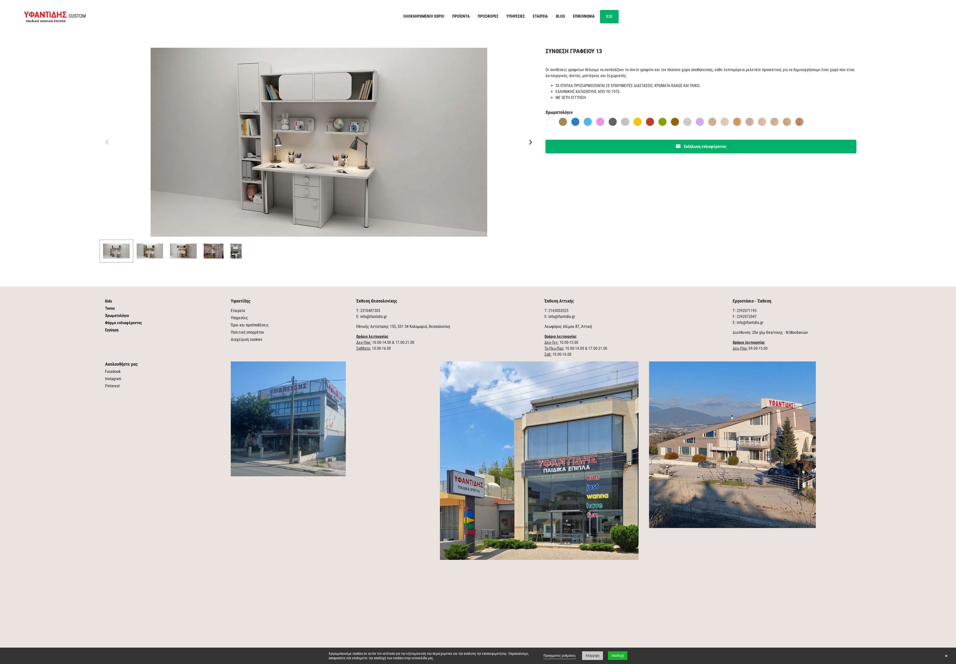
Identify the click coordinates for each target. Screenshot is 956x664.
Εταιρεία (238, 310)
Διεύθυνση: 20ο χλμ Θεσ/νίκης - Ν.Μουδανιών (770, 332)
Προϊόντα (461, 16)
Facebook (112, 371)
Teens (110, 308)
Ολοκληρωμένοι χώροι (423, 16)
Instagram (113, 378)
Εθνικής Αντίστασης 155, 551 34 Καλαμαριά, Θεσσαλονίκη (403, 326)
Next (531, 142)
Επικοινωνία (584, 16)
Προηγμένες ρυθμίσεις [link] (559, 656)
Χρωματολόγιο (117, 315)
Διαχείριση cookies (246, 339)
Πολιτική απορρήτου (247, 332)
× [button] (946, 655)
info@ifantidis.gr (373, 316)
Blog (560, 16)
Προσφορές (488, 16)
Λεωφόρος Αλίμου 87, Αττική (568, 326)
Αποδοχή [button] (617, 656)
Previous (107, 142)
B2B (609, 16)
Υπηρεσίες (239, 317)
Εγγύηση (112, 330)
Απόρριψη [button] (592, 656)
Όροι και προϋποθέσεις (250, 325)
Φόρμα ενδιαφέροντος (123, 322)
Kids (108, 301)
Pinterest (112, 386)
